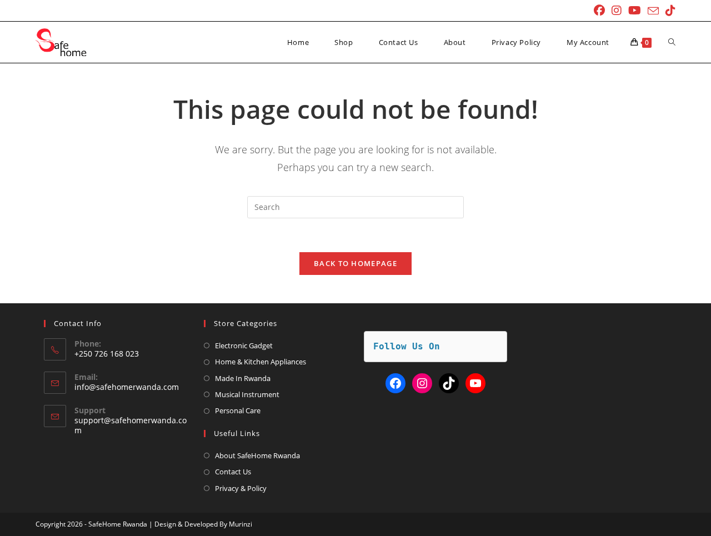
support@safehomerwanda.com (130, 425)
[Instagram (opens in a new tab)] (616, 10)
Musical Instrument (247, 394)
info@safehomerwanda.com (126, 387)
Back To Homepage (355, 263)
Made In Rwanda (243, 378)
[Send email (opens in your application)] (653, 11)
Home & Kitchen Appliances (260, 362)
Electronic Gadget (244, 345)
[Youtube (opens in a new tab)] (634, 10)
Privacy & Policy (241, 488)
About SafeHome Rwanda (257, 455)
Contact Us (233, 472)
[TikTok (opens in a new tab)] (668, 10)
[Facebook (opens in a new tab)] (599, 10)
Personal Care (238, 410)
